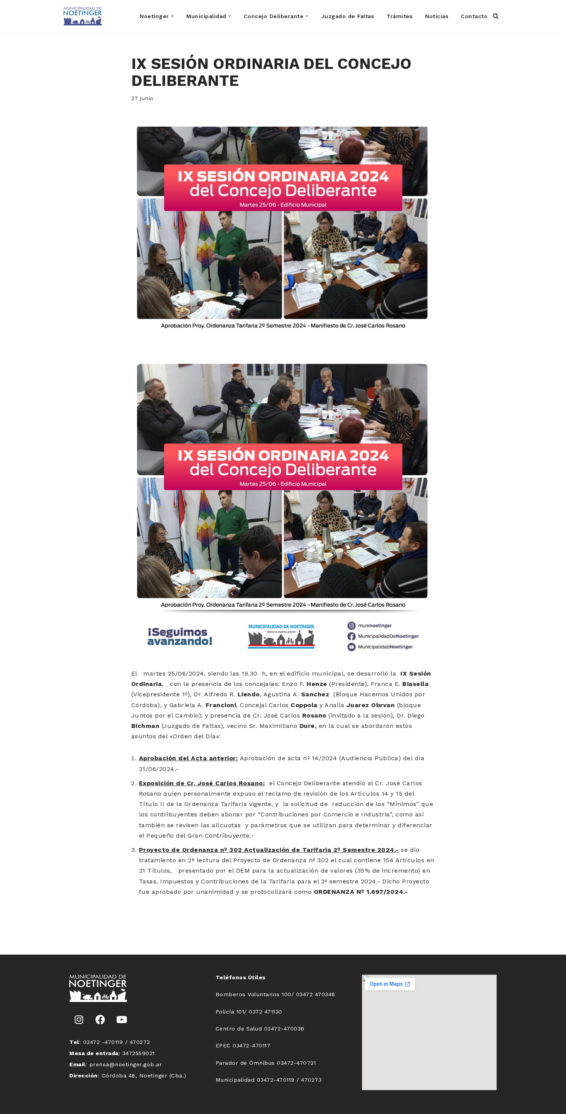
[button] (172, 16)
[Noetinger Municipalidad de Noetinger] (83, 16)
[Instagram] (79, 1019)
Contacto (474, 16)
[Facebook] (100, 1019)
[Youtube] (121, 1019)
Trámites (399, 16)
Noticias (436, 16)
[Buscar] (496, 16)
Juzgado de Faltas (347, 16)
